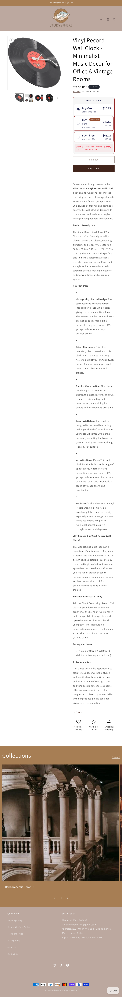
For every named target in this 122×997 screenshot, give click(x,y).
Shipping (76, 91)
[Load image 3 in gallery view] (39, 98)
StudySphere (56, 990)
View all (116, 757)
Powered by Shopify (69, 990)
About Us (11, 947)
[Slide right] (57, 98)
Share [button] (79, 712)
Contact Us (12, 954)
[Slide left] (10, 98)
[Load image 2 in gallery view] (29, 98)
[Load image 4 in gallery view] (49, 98)
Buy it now (93, 168)
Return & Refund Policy (18, 927)
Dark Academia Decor (18, 887)
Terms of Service (15, 933)
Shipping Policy (14, 920)
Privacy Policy (13, 940)
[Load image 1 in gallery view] (19, 98)
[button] (6, 19)
